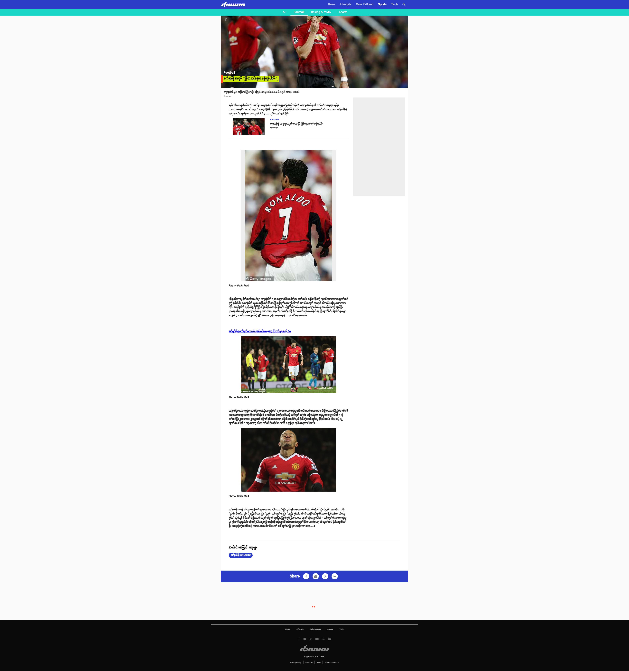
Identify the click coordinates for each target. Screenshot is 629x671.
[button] (241, 555)
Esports (342, 12)
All (284, 12)
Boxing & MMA (321, 12)
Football (299, 12)
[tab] (284, 12)
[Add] (306, 576)
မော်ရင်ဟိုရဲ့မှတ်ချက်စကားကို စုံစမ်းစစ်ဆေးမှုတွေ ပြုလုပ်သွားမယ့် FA (260, 331)
